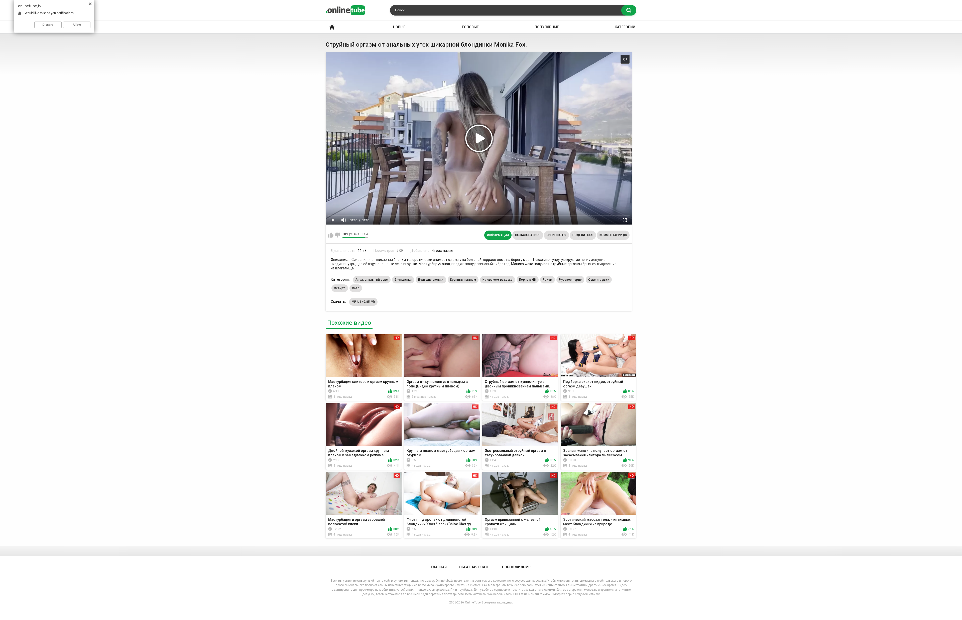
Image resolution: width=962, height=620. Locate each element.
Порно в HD (527, 279)
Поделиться (582, 235)
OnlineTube (472, 602)
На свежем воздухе (498, 279)
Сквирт (339, 288)
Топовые (470, 27)
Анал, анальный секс (371, 279)
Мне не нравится (337, 235)
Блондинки (403, 279)
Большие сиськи (430, 279)
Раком (548, 279)
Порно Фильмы (516, 567)
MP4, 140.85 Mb (363, 301)
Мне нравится (330, 235)
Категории (625, 27)
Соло (355, 288)
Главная (332, 27)
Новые (399, 27)
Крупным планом (463, 279)
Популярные (547, 27)
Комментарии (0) (613, 235)
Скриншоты (556, 235)
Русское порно (570, 279)
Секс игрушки (598, 279)
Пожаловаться (527, 235)
